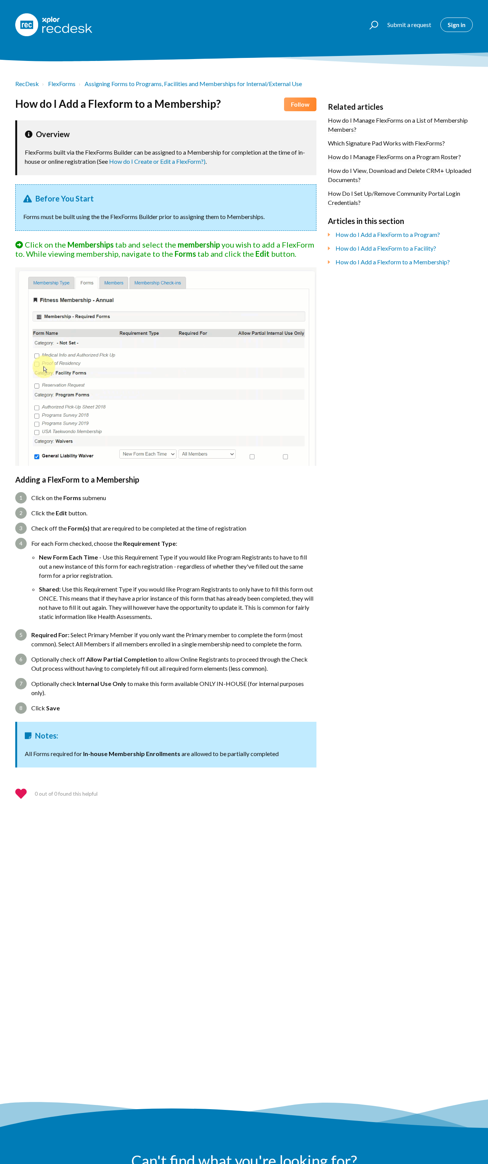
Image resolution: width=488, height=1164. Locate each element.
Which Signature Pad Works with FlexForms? (386, 143)
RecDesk (27, 83)
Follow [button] (300, 104)
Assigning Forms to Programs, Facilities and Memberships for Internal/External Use (193, 83)
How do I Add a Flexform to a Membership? (393, 261)
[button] (370, 25)
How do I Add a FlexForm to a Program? (388, 234)
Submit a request (409, 24)
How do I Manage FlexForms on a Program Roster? (394, 156)
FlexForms (61, 83)
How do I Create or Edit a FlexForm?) (157, 161)
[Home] (53, 24)
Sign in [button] (457, 24)
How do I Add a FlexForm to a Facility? (386, 248)
